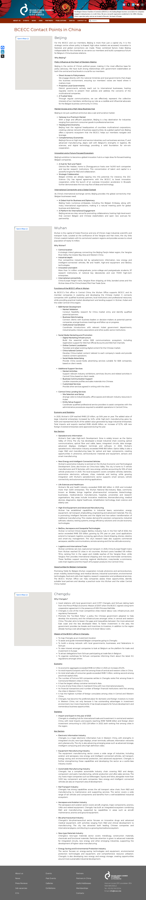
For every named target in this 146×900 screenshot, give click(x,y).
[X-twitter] (128, 4)
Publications (61, 20)
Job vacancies (21, 888)
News (34, 20)
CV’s (17, 893)
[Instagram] (142, 4)
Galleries (49, 883)
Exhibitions (50, 888)
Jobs (41, 20)
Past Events (51, 878)
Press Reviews (21, 883)
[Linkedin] (133, 4)
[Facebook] (123, 4)
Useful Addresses (83, 883)
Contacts (80, 893)
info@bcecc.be (115, 891)
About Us (17, 20)
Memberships (82, 888)
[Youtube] (137, 4)
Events (26, 20)
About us (19, 873)
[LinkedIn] (2, 52)
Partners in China (83, 878)
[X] (2, 56)
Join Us (72, 20)
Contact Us (82, 20)
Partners (49, 20)
